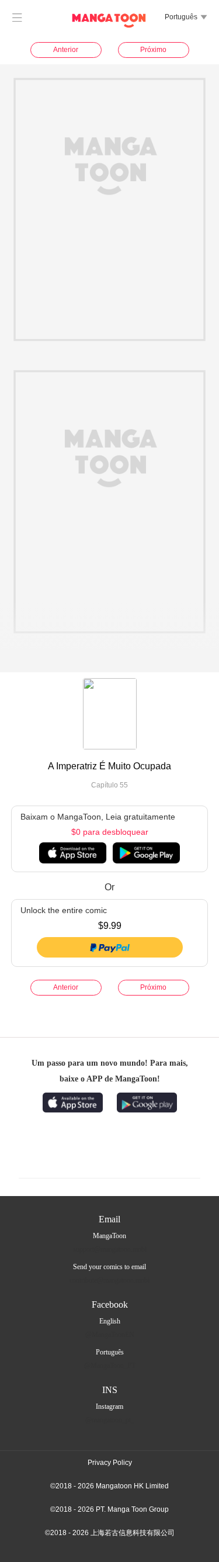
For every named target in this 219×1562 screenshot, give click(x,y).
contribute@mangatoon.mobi (109, 1280)
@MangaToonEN (109, 1335)
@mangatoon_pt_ (109, 1420)
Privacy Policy (110, 1463)
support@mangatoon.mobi (110, 1249)
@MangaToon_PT (109, 1365)
